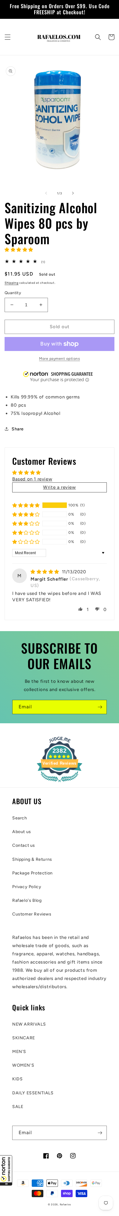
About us (21, 831)
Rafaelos (65, 1204)
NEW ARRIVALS (29, 1024)
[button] (6, 1170)
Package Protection (32, 873)
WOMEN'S (23, 1065)
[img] (46, 572)
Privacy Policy (26, 886)
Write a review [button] (59, 487)
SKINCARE (23, 1038)
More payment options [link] (59, 358)
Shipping (12, 283)
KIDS (17, 1079)
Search (19, 818)
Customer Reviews (32, 914)
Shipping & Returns (32, 859)
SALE (17, 1106)
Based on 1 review (32, 479)
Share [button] (18, 429)
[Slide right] (73, 193)
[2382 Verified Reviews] (59, 783)
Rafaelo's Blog (26, 900)
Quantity (13, 292)
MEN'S (19, 1051)
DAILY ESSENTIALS (33, 1093)
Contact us (23, 845)
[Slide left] (46, 193)
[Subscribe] (99, 707)
